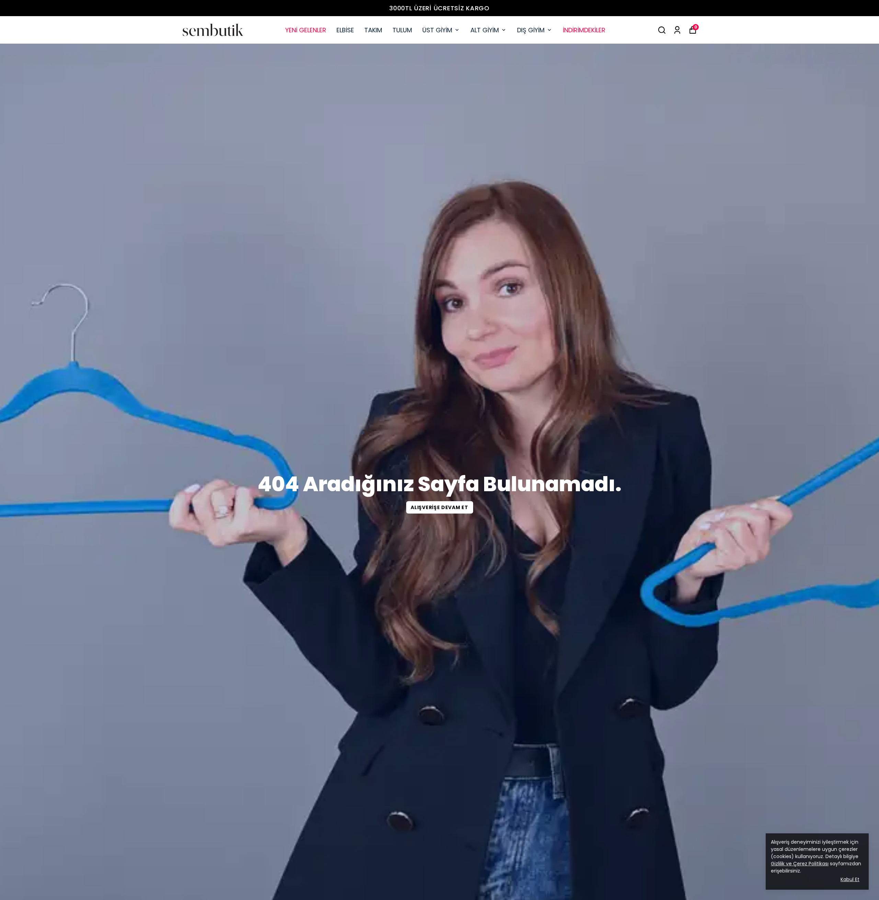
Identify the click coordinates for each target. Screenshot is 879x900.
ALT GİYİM (484, 30)
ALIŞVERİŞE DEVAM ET (439, 507)
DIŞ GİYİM (531, 30)
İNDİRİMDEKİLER (584, 30)
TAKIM (373, 30)
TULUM (402, 30)
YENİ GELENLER (305, 30)
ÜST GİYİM (437, 30)
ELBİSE (345, 30)
